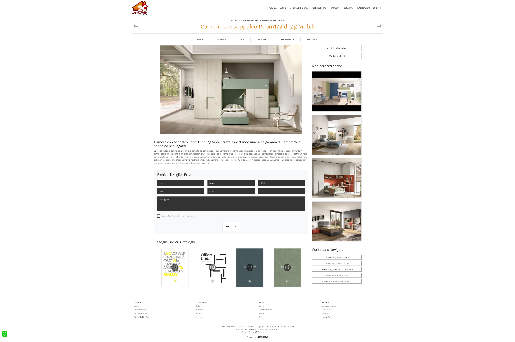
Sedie (261, 317)
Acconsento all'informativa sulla (177, 216)
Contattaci (326, 309)
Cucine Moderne (140, 309)
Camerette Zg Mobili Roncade (336, 275)
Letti (198, 306)
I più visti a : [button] (312, 39)
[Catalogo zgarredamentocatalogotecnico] (287, 267)
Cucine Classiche (140, 313)
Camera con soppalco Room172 (273, 20)
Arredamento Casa (299, 8)
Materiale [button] (221, 39)
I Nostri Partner (328, 317)
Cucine (283, 8)
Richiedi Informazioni (336, 48)
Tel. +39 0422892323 (286, 326)
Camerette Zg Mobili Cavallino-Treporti (337, 281)
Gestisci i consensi (265, 332)
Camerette (255, 20)
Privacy (244, 332)
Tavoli (261, 313)
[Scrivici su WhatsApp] (4, 334)
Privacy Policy (189, 216)
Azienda (273, 8)
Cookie (251, 332)
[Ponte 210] (379, 26)
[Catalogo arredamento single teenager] (212, 267)
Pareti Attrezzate (265, 309)
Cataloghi (335, 8)
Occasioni (348, 8)
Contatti (377, 8)
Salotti (261, 306)
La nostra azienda (329, 306)
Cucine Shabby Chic (141, 317)
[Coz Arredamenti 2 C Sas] (140, 8)
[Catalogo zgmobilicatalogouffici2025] (175, 267)
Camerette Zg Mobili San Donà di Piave (337, 269)
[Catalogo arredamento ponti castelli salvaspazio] (250, 267)
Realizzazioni (363, 8)
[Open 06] (136, 26)
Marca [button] (200, 39)
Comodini (200, 317)
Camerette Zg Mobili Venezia (337, 257)
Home (231, 20)
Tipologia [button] (261, 39)
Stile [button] (241, 39)
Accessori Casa (319, 8)
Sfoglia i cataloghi (337, 56)
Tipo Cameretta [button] (287, 39)
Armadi (199, 313)
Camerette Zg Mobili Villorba (337, 263)
